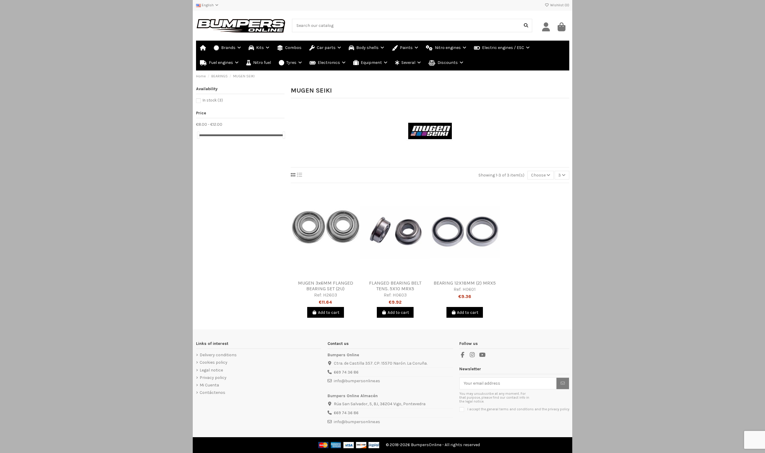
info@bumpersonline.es (357, 380)
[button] (408, 63)
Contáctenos (212, 392)
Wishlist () (559, 5)
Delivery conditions (218, 354)
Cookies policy (213, 362)
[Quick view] (334, 275)
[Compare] (325, 275)
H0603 (400, 295)
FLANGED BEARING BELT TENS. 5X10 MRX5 (395, 285)
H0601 (469, 289)
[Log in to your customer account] (546, 27)
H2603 (330, 295)
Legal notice (211, 370)
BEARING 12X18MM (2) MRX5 (465, 283)
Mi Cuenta (209, 385)
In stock (213, 100)
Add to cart (328, 312)
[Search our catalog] (526, 25)
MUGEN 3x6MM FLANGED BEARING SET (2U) (325, 285)
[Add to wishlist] (317, 275)
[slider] (198, 135)
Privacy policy (213, 377)
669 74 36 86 (346, 372)
